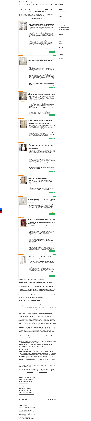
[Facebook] (1, 209)
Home (20, 4)
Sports (60, 51)
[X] (1, 210)
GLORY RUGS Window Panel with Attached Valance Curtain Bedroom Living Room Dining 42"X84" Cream (41, 177)
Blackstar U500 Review (63, 23)
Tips (60, 49)
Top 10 (37, 4)
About (60, 14)
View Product (52, 52)
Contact (60, 16)
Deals (30, 4)
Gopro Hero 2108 (62, 25)
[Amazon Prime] (53, 50)
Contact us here (30, 372)
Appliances (61, 47)
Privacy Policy (61, 13)
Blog (27, 4)
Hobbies (60, 52)
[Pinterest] (1, 212)
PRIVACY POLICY (62, 60)
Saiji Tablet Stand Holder (64, 27)
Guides (34, 4)
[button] (48, 4)
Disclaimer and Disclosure (64, 11)
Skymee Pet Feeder (63, 22)
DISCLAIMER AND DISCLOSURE (59, 4)
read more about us (43, 372)
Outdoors (61, 54)
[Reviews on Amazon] (23, 66)
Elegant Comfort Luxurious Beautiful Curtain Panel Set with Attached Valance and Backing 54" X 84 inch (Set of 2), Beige (41, 93)
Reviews (23, 4)
